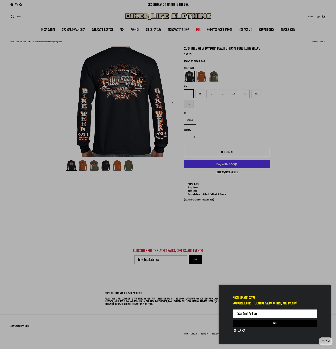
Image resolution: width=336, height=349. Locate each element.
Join (275, 323)
